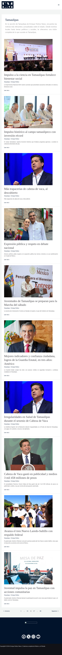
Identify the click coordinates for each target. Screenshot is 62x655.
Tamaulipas (7, 82)
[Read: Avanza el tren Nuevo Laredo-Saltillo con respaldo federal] (28, 511)
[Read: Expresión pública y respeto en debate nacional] (28, 224)
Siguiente (55, 611)
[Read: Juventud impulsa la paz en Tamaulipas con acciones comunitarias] (28, 568)
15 (27, 611)
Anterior (6, 611)
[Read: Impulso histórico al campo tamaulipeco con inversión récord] (28, 112)
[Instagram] (33, 637)
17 (34, 611)
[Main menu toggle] (58, 5)
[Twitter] (29, 637)
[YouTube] (38, 637)
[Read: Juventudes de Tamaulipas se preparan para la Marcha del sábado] (28, 281)
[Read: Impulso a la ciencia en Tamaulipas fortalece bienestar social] (28, 55)
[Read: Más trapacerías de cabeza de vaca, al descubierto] (28, 169)
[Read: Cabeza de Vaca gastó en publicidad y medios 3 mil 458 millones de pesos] (28, 454)
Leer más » (7, 90)
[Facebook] (24, 637)
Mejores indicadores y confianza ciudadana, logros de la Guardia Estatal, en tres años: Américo (29, 359)
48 (40, 611)
